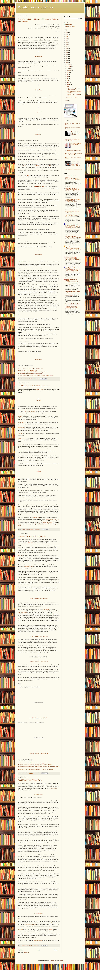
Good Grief (20, 929)
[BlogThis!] (42, 379)
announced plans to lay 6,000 (52, 519)
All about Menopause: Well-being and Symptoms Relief (72, 200)
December (69, 64)
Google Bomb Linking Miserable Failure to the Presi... (73, 88)
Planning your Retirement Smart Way (72, 246)
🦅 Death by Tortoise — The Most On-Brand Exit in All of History (73, 238)
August (68, 72)
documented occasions (30, 411)
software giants (36, 517)
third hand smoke (38, 940)
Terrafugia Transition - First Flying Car (32, 536)
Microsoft (38, 400)
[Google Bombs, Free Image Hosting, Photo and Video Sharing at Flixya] (38, 51)
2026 (67, 32)
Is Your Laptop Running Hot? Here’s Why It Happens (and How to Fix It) (72, 259)
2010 (67, 60)
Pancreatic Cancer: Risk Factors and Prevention (72, 292)
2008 (67, 100)
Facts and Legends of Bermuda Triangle (73, 169)
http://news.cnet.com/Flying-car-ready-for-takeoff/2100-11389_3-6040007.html (36, 769)
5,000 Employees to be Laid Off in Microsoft (34, 386)
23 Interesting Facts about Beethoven (73, 150)
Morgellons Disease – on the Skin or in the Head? (73, 158)
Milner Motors (50, 614)
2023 (67, 38)
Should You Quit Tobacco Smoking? (71, 279)
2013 (67, 54)
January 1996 (21, 451)
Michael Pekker (68, 24)
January (68, 86)
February (69, 84)
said (32, 512)
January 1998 (21, 444)
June (68, 76)
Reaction (53, 923)
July (68, 74)
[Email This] (41, 379)
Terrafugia (20, 555)
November (69, 66)
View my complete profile (69, 26)
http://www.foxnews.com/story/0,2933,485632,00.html (30, 368)
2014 (67, 52)
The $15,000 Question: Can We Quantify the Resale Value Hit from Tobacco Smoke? (72, 283)
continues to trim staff (47, 522)
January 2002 (21, 438)
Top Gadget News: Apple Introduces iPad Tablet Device (72, 139)
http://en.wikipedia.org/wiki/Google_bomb (27, 370)
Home (39, 950)
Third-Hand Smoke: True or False (30, 780)
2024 (67, 36)
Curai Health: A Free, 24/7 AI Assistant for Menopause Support (72, 202)
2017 (67, 46)
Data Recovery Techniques (71, 257)
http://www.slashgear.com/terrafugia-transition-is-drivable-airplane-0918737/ (35, 764)
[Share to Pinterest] (46, 379)
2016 (67, 48)
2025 (67, 34)
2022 (67, 40)
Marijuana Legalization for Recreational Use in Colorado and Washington (73, 154)
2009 (67, 62)
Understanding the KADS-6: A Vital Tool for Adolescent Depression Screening (72, 215)
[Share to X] (44, 379)
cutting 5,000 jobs (39, 389)
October (68, 68)
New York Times (53, 788)
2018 (67, 44)
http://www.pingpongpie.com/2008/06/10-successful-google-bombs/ (33, 372)
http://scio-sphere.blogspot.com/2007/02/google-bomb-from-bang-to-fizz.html (36, 375)
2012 (67, 56)
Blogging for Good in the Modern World (72, 304)
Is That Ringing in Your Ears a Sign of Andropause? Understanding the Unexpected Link (73, 271)
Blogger (61, 960)
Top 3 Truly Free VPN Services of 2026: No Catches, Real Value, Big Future (72, 191)
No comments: (37, 529)
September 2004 (21, 422)
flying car (30, 542)
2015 (67, 50)
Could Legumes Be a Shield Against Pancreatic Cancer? (72, 294)
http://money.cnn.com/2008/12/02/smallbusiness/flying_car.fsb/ (32, 763)
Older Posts (56, 950)
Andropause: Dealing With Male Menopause (72, 267)
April (68, 80)
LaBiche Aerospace (22, 612)
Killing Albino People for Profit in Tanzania (72, 124)
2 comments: (36, 378)
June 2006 (20, 416)
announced (26, 478)
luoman (52, 960)
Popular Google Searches (35, 7)
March (68, 82)
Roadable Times (29, 566)
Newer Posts (20, 950)
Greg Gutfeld (26, 934)
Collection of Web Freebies (71, 188)
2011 (67, 58)
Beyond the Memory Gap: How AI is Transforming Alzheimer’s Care (72, 227)
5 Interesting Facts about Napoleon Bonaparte (72, 128)
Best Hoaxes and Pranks (70, 236)
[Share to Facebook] (45, 379)
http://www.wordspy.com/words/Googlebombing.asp (30, 373)
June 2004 (20, 433)
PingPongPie (21, 261)
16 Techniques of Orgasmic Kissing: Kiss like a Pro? (76, 133)
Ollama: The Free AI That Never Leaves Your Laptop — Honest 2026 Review (72, 180)
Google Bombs (38, 56)
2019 (67, 42)
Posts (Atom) (26, 952)
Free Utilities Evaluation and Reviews (71, 176)
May (68, 78)
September (69, 70)
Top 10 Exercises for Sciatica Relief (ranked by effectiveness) (72, 249)
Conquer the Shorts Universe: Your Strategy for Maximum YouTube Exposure (72, 307)
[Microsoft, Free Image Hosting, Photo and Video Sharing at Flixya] (38, 398)
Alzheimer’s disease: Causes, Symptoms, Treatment (71, 224)
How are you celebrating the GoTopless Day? (76, 143)
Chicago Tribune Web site (30, 924)
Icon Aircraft (46, 609)
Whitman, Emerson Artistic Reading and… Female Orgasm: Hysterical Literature (76, 163)
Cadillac (50, 929)
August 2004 (21, 427)
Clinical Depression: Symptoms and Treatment (72, 212)
